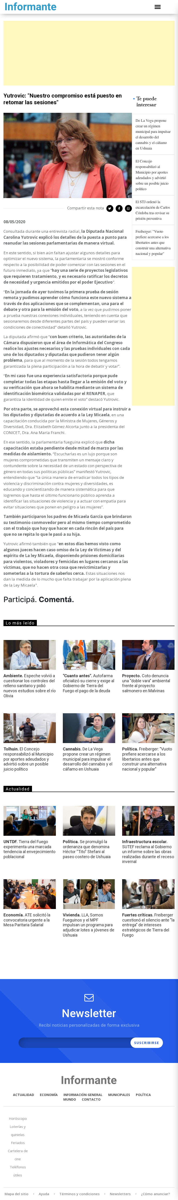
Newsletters (120, 1193)
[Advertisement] (89, 53)
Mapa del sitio (17, 1193)
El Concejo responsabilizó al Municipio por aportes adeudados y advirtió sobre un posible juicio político (152, 175)
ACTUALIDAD (23, 1095)
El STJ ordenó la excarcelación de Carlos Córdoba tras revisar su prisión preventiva (153, 210)
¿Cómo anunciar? (155, 1193)
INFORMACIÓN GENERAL (83, 1095)
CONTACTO (91, 1099)
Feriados (18, 1142)
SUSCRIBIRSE (146, 1043)
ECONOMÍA (49, 1095)
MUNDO (69, 1099)
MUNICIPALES (119, 1095)
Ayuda (44, 1193)
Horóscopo (18, 1118)
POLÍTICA (143, 1095)
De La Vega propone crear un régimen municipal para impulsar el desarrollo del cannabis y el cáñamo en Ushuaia (153, 134)
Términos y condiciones (79, 1193)
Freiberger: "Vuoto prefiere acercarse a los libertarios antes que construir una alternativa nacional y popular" (153, 242)
